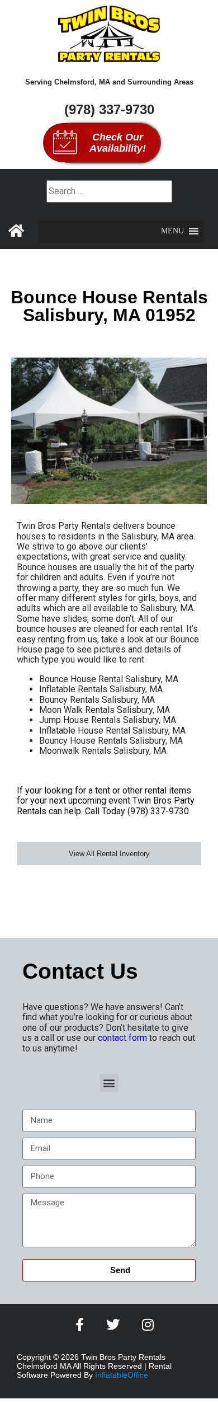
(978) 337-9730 (109, 109)
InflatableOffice (121, 1374)
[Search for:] (109, 191)
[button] (172, 231)
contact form (122, 1037)
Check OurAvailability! (117, 143)
